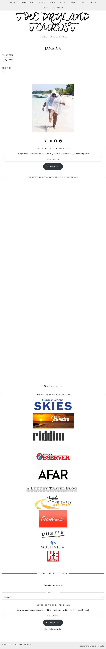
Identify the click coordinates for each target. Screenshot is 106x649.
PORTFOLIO (28, 3)
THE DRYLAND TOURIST (20, 644)
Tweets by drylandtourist (53, 585)
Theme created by (91, 646)
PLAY (45, 8)
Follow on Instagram (54, 386)
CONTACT (58, 8)
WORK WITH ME (47, 3)
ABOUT (13, 3)
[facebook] (55, 141)
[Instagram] (53, 231)
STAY (93, 3)
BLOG (63, 3)
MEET (74, 3)
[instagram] (50, 141)
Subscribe (53, 166)
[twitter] (45, 141)
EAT (84, 3)
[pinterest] (60, 141)
